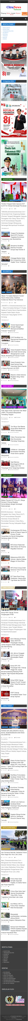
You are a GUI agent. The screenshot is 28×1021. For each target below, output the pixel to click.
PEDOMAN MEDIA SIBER (9, 980)
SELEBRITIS (5, 32)
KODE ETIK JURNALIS (8, 977)
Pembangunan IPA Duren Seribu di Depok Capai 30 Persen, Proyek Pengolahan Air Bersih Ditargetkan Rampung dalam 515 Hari (14, 534)
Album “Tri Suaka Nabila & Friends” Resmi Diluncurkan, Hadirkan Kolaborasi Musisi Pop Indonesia (12, 298)
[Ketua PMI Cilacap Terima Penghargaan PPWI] (14, 600)
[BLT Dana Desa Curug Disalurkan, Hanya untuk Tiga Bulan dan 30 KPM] (5, 577)
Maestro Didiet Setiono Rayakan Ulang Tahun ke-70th (18, 377)
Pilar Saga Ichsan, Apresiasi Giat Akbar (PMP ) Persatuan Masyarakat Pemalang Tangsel (14, 412)
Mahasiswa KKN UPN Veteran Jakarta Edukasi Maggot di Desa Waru (18, 559)
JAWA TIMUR (5, 727)
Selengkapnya (4, 228)
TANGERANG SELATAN (11, 407)
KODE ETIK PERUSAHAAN (9, 978)
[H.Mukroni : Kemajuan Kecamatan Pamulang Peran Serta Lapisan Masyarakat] (5, 450)
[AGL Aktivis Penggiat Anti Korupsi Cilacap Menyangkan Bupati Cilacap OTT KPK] (5, 654)
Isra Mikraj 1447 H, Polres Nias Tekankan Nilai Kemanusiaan (17, 906)
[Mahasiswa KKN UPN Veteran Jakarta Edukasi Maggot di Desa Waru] (5, 558)
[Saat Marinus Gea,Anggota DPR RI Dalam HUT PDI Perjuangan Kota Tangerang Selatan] (5, 463)
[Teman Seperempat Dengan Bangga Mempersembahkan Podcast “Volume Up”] (5, 325)
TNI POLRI (5, 35)
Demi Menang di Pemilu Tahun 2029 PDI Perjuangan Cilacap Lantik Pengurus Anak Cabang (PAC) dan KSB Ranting (13, 643)
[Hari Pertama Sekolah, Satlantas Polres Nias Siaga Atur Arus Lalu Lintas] (14, 840)
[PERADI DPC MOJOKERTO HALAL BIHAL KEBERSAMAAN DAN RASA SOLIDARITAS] (14, 718)
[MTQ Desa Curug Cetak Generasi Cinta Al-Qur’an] (5, 568)
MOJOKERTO (12, 727)
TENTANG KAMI (7, 973)
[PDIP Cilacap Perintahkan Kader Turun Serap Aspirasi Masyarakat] (5, 693)
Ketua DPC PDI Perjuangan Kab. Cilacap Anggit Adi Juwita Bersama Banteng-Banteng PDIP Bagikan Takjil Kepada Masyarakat (13, 669)
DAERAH (5, 39)
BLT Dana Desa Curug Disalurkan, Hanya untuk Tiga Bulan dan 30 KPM (18, 578)
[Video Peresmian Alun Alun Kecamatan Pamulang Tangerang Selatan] (5, 438)
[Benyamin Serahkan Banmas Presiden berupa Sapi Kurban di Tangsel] (5, 246)
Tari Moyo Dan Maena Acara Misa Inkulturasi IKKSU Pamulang (18, 428)
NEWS (3, 292)
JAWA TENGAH (5, 608)
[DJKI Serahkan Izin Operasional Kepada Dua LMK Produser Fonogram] (5, 338)
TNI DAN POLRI (19, 848)
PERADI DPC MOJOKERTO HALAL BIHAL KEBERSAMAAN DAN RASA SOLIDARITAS (12, 733)
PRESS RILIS (6, 962)
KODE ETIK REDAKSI (8, 975)
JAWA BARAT (5, 496)
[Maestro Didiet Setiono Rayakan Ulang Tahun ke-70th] (5, 375)
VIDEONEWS (20, 407)
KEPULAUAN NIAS (5, 848)
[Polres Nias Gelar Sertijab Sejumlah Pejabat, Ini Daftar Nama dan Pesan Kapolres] (5, 879)
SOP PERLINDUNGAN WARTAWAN (11, 981)
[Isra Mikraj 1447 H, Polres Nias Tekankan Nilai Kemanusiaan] (5, 904)
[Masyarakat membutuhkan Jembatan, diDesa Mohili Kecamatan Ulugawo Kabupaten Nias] (5, 915)
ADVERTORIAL (6, 29)
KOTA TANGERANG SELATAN (16, 200)
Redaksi (11, 208)
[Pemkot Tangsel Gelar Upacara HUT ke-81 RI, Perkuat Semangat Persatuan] (14, 192)
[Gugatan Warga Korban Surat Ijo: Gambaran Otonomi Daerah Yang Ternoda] (5, 815)
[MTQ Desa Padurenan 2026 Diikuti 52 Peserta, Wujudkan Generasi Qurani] (5, 545)
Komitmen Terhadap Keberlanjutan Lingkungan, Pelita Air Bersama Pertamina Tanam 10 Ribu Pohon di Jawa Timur (12, 791)
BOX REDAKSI (6, 972)
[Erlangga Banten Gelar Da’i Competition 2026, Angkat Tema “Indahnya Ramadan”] (5, 259)
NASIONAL (5, 34)
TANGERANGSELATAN (8, 31)
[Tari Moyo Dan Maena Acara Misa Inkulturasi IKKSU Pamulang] (5, 427)
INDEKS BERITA (6, 28)
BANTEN (5, 37)
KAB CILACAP (13, 608)
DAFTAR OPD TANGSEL (8, 983)
